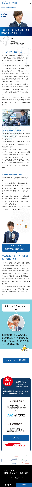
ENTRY (16, 438)
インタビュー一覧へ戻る (16, 360)
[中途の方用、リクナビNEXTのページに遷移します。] (16, 445)
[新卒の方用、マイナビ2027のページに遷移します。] (16, 415)
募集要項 (8, 485)
